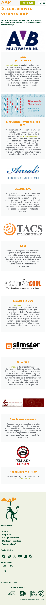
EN (4, 565)
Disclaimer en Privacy (17, 587)
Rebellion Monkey (22, 478)
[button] (39, 2)
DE (11, 565)
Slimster (12, 367)
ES (4, 571)
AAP (6, 3)
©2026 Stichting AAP (9, 583)
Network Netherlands (29, 136)
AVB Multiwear (12, 65)
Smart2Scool (19, 305)
